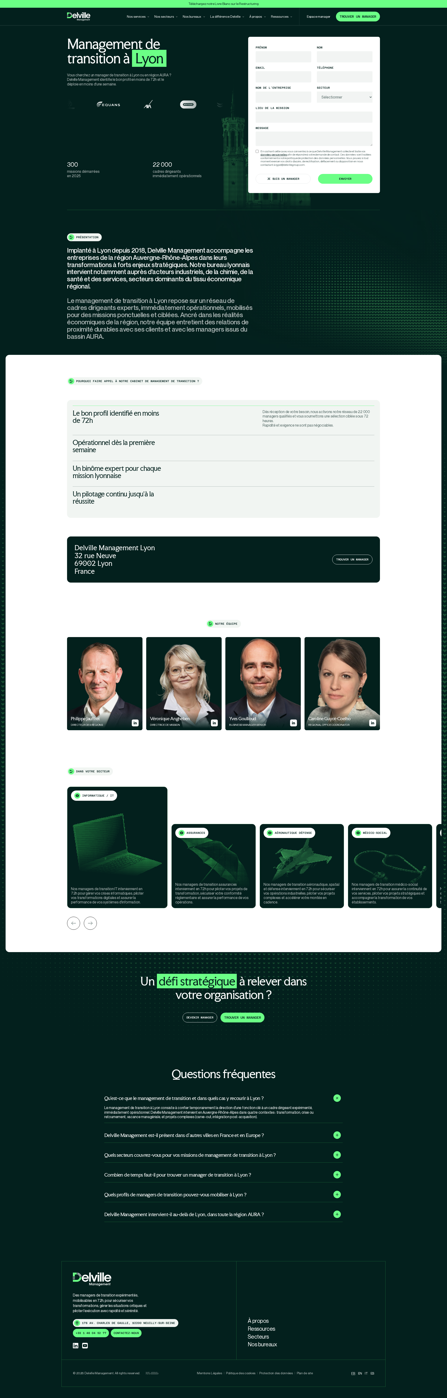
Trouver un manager (358, 16)
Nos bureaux (262, 1344)
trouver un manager (242, 1017)
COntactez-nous (126, 1333)
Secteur (323, 87)
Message (262, 128)
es (372, 1373)
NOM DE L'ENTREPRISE (273, 87)
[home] (78, 16)
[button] (223, 1098)
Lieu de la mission (272, 108)
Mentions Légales (209, 1373)
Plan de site (305, 1373)
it (366, 1373)
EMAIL (260, 67)
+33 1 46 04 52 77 (91, 1333)
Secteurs (258, 1336)
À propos (258, 1320)
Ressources (261, 1328)
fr (353, 1373)
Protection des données (276, 1373)
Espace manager (318, 16)
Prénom (261, 47)
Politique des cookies (240, 1373)
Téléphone (325, 67)
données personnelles (274, 154)
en (360, 1373)
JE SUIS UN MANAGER (283, 178)
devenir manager (199, 1017)
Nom (319, 47)
